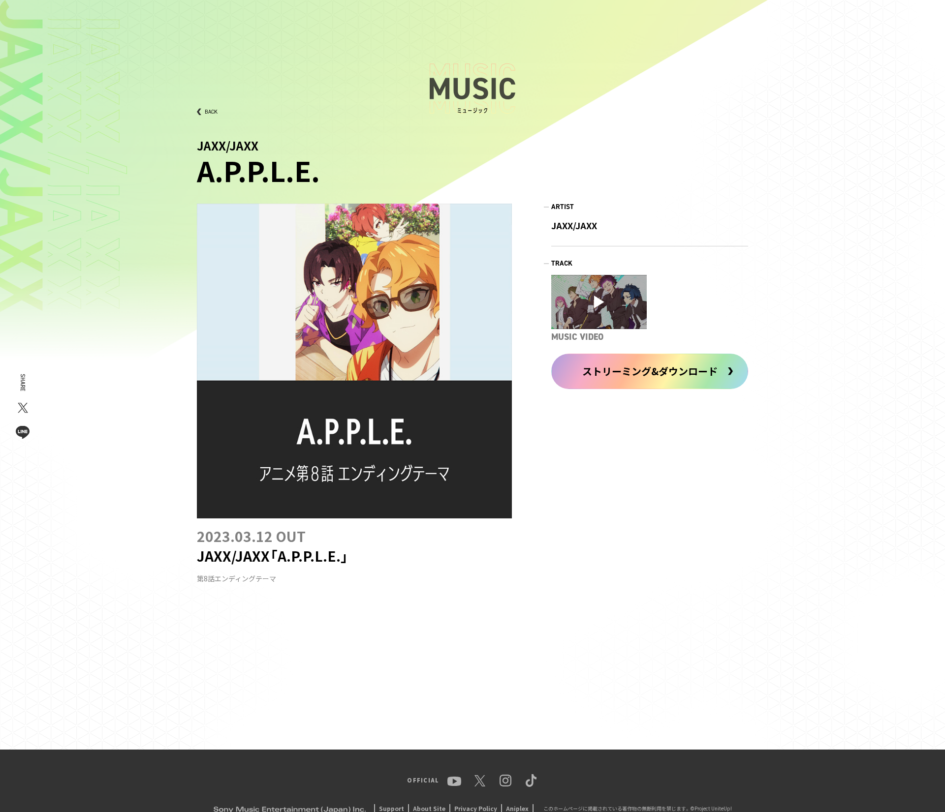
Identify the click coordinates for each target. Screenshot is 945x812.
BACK (211, 112)
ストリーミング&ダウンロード (650, 371)
